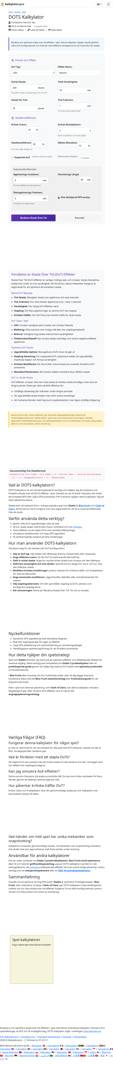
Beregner (37, 1045)
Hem (11, 12)
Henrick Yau (29, 22)
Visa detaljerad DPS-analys (75, 197)
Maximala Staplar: (68, 156)
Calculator (5, 1048)
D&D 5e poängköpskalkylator (74, 870)
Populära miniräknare (48, 1036)
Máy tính (106, 1052)
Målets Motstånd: (67, 142)
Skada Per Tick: (19, 99)
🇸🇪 (98, 4)
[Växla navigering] (108, 4)
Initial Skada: (18, 81)
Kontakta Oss (28, 1036)
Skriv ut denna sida (21, 26)
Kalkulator (29, 1052)
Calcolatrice (54, 1045)
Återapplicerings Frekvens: (28, 192)
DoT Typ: (16, 66)
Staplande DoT (22, 157)
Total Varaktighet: (68, 81)
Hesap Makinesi (10, 1052)
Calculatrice (104, 1048)
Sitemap (67, 1036)
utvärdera (35, 867)
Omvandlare (80, 1036)
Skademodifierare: (21, 142)
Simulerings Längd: (68, 174)
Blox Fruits (84, 505)
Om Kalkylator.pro (9, 1036)
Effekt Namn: (65, 66)
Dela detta (56, 29)
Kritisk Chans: (19, 124)
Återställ (79, 217)
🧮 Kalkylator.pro (12, 4)
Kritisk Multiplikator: (69, 124)
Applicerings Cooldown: (26, 174)
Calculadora (71, 1045)
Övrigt (17, 12)
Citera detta (17, 29)
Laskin (93, 1052)
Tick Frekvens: (65, 99)
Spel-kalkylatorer (92, 1031)
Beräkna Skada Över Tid (33, 217)
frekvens (77, 526)
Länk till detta (37, 29)
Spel (24, 12)
